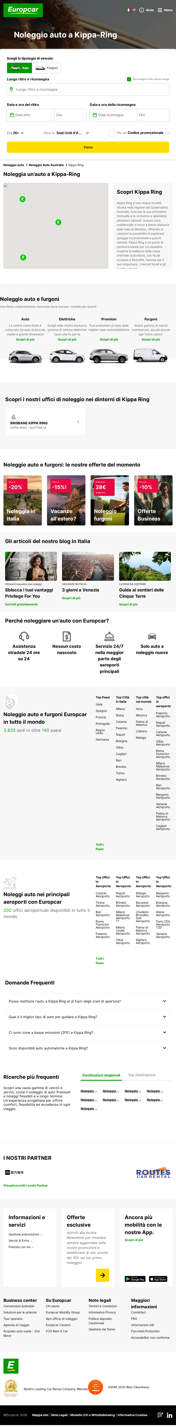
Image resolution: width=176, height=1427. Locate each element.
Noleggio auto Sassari (89, 1099)
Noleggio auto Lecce (133, 1099)
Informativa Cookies (132, 1415)
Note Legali (59, 1415)
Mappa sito (40, 1415)
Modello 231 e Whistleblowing (92, 1415)
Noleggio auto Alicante (89, 1091)
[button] (58, 222)
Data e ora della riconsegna (112, 104)
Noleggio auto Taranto (133, 1091)
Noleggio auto (13, 165)
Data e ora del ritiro (23, 104)
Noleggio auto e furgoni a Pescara (111, 1099)
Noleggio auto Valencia (111, 1091)
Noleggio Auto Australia (46, 165)
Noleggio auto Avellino (89, 1108)
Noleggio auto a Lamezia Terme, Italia (155, 1099)
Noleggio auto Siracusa (155, 1091)
